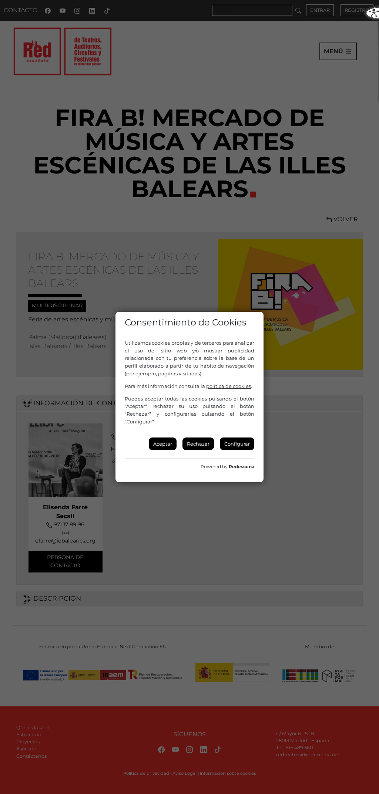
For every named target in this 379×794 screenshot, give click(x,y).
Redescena (241, 466)
